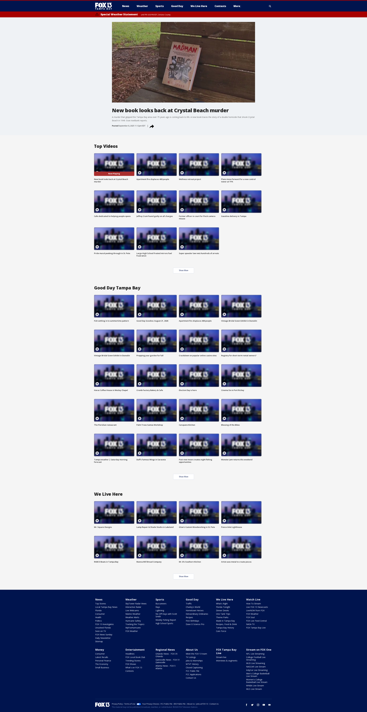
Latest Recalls (101, 657)
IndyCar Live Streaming (257, 670)
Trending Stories (133, 660)
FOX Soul (250, 617)
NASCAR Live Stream (256, 666)
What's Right (222, 603)
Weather (131, 599)
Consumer (100, 614)
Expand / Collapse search (270, 6)
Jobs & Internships (194, 660)
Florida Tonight (223, 607)
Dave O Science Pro (195, 624)
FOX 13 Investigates (104, 624)
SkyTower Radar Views (136, 603)
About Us (192, 649)
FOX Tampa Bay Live (256, 627)
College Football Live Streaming (256, 658)
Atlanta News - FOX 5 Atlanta (165, 667)
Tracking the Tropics (134, 624)
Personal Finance (103, 660)
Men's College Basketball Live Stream (257, 674)
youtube (263, 705)
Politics (98, 620)
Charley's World (193, 607)
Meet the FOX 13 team (196, 653)
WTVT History (192, 664)
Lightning (160, 610)
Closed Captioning (194, 667)
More (237, 6)
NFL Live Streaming (255, 653)
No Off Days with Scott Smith (166, 615)
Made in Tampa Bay (225, 620)
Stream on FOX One (258, 649)
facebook (246, 705)
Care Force (221, 631)
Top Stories (100, 603)
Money (99, 649)
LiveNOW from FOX (255, 610)
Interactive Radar (133, 607)
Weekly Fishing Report (166, 620)
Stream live (221, 657)
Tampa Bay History (225, 627)
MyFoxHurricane (133, 627)
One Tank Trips (223, 614)
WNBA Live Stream (255, 685)
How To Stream (253, 603)
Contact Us (191, 677)
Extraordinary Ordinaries (197, 614)
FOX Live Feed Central (256, 620)
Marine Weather (132, 614)
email (269, 705)
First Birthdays (192, 620)
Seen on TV (100, 631)
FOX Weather (131, 631)
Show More (183, 270)
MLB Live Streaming (255, 663)
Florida (98, 610)
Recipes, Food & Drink (226, 624)
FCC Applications (193, 674)
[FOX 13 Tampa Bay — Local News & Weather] (104, 6)
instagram (258, 705)
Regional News (165, 649)
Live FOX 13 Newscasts (257, 607)
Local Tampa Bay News (106, 607)
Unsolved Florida (103, 627)
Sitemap (99, 641)
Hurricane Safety (133, 620)
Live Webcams (132, 610)
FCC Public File (192, 671)
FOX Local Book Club (135, 657)
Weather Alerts (132, 617)
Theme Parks (222, 617)
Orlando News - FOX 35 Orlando (166, 655)
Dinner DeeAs (222, 610)
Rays (158, 607)
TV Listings (191, 657)
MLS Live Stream (254, 689)
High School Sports (164, 623)
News (98, 599)
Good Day (192, 599)
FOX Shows (130, 664)
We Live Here (224, 599)
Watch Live (253, 599)
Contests (129, 671)
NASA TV (250, 624)
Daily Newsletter (103, 638)
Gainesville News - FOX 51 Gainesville (168, 661)
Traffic (189, 603)
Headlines (129, 653)
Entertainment (135, 649)
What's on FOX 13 (133, 667)
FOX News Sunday (103, 634)
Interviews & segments (226, 660)
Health (98, 617)
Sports (160, 599)
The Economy (101, 664)
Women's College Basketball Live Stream (256, 680)
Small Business (102, 667)
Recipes (189, 617)
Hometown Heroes (195, 610)
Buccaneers (161, 603)
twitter (252, 705)
